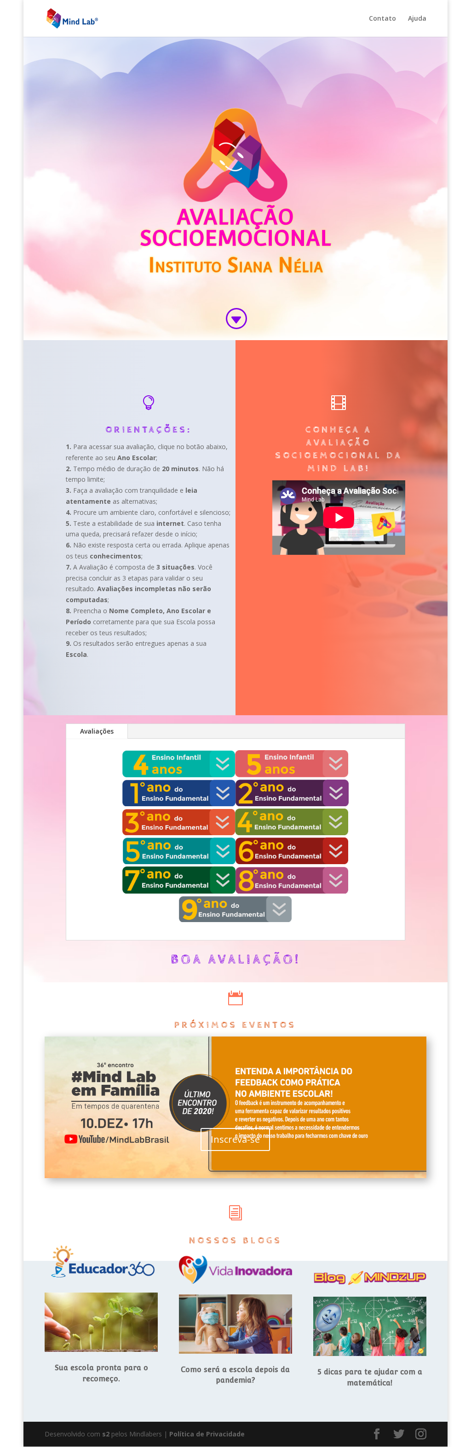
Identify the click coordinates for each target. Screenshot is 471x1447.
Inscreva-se (235, 1139)
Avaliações (97, 731)
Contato (382, 19)
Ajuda (417, 19)
